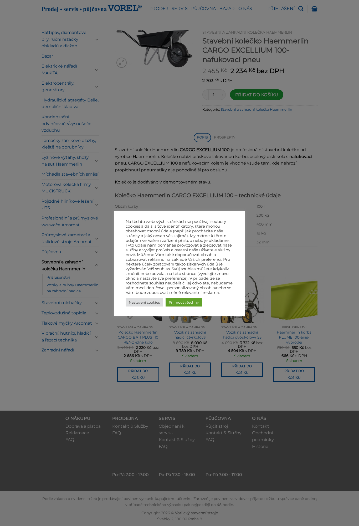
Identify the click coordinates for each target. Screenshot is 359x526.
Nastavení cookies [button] (144, 302)
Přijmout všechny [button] (184, 302)
